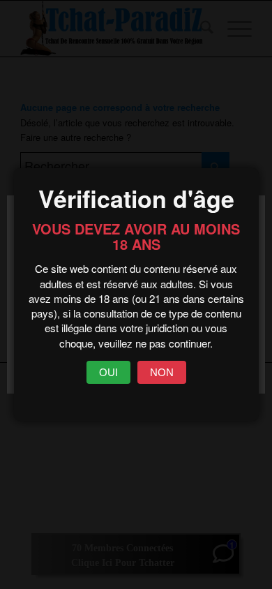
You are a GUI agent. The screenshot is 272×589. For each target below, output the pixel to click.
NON (162, 372)
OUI (108, 372)
